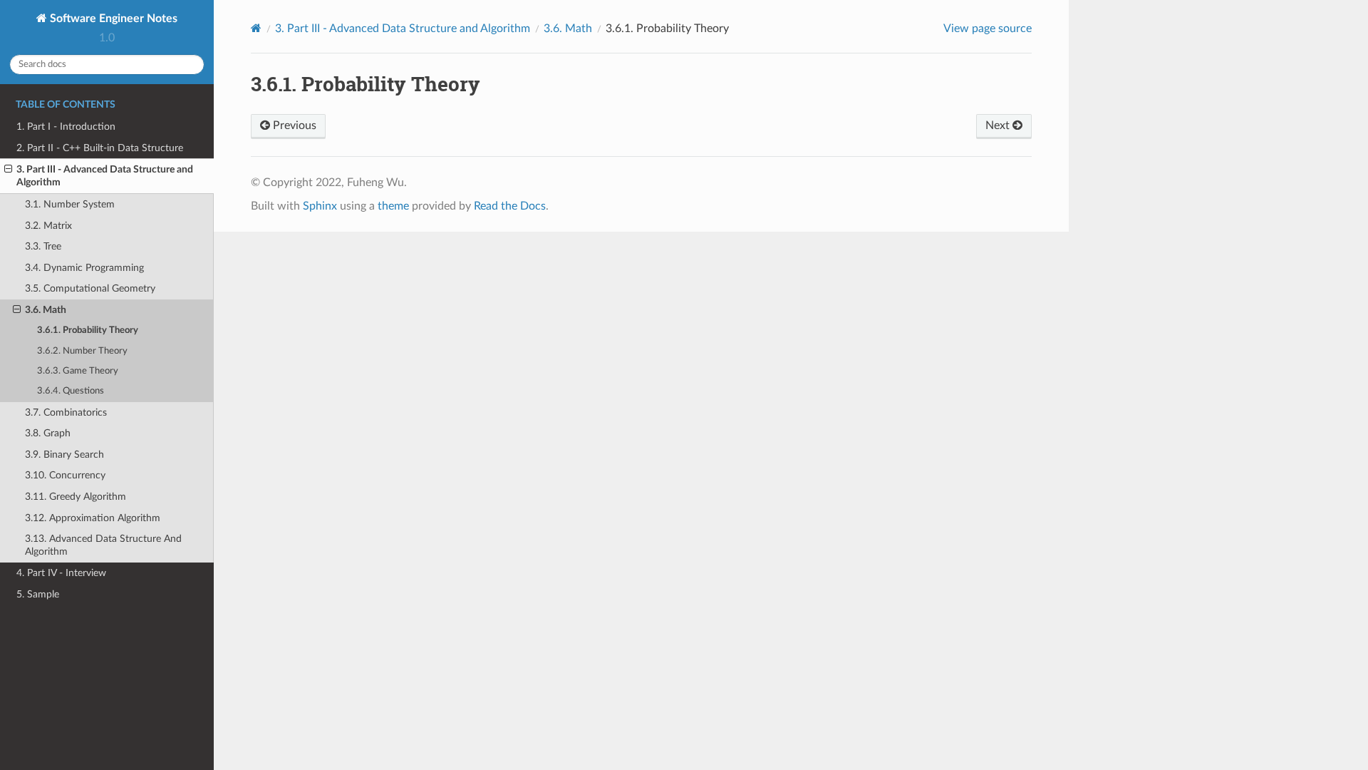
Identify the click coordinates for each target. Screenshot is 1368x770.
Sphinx (320, 206)
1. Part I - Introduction (65, 126)
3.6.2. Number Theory (82, 351)
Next (998, 125)
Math (568, 28)
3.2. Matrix (48, 225)
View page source (987, 28)
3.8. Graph (48, 433)
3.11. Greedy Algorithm (75, 496)
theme (393, 206)
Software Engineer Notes (112, 18)
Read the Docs (510, 206)
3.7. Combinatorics (66, 412)
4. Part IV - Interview (61, 573)
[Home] (256, 28)
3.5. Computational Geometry (90, 288)
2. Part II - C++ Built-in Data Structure (99, 148)
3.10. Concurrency (65, 475)
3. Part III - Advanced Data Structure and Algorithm (104, 176)
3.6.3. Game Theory (77, 371)
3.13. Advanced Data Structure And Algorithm (103, 545)
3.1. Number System (70, 204)
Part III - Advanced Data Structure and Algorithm (402, 28)
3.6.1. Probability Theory (87, 330)
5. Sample (37, 594)
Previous (293, 125)
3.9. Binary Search (64, 454)
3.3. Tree (43, 246)
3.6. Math (45, 309)
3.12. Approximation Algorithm (92, 518)
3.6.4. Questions (70, 391)
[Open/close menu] (8, 169)
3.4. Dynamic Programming (84, 267)
